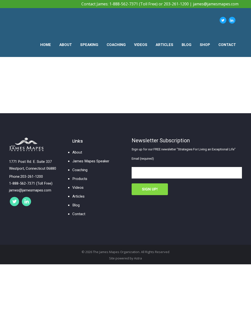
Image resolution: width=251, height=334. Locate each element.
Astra (138, 258)
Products (79, 179)
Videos (78, 187)
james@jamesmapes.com (215, 4)
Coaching (80, 170)
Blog (76, 205)
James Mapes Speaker (90, 161)
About (77, 152)
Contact (78, 214)
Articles (78, 196)
